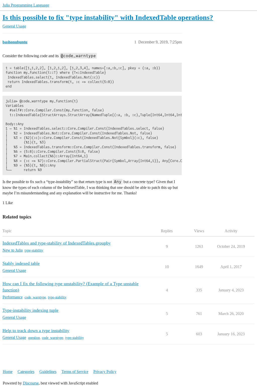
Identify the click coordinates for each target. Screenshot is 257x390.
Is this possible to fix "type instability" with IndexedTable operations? (108, 17)
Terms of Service (74, 371)
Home (8, 371)
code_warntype (35, 297)
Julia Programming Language (26, 5)
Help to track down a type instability (36, 330)
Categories (26, 371)
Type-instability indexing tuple (30, 310)
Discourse (31, 383)
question (34, 338)
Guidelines (47, 371)
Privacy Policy (104, 371)
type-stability (34, 250)
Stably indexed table (21, 263)
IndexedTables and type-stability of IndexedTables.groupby (57, 243)
